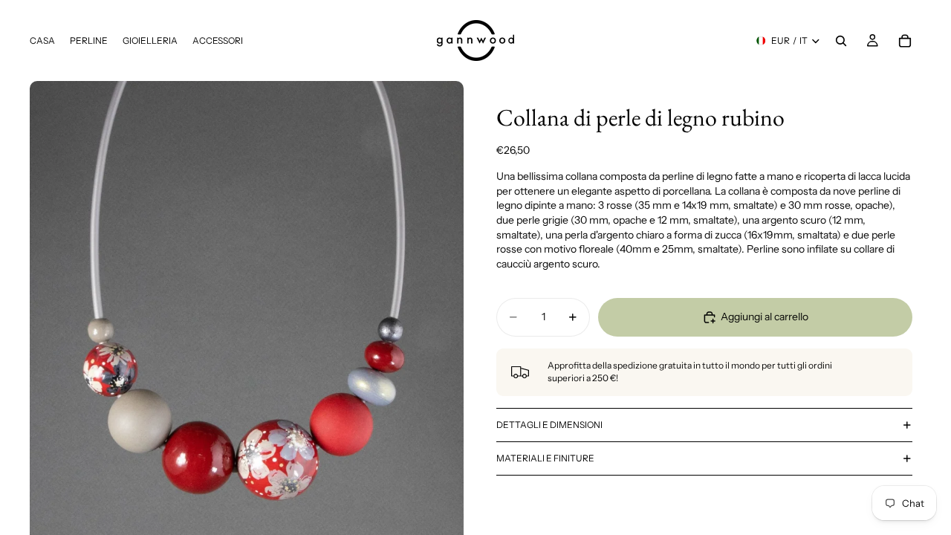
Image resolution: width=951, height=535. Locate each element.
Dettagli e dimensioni (549, 424)
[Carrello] (905, 41)
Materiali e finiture (545, 458)
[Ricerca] (841, 41)
